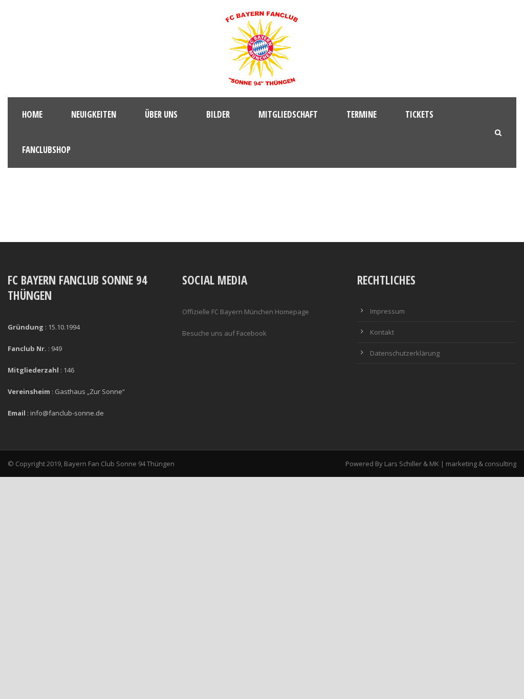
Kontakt (382, 332)
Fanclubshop (46, 150)
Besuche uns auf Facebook (224, 333)
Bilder (218, 114)
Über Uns (161, 114)
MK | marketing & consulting (472, 463)
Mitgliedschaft (288, 114)
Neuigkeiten (93, 114)
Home (32, 114)
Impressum (387, 311)
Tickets (419, 114)
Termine (361, 114)
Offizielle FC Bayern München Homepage (245, 311)
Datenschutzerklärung (405, 353)
